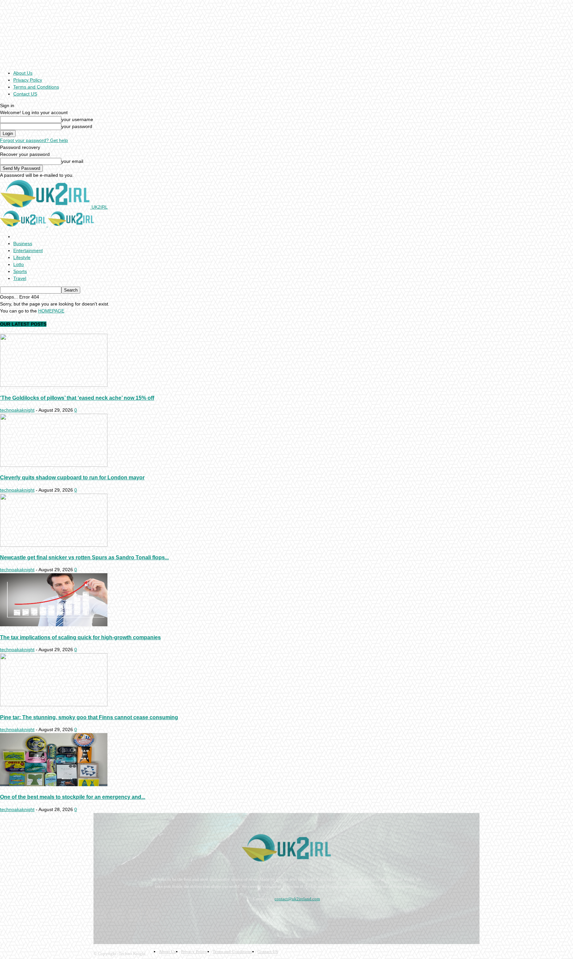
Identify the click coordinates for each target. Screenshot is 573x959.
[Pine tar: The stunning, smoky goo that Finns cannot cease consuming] (53, 704)
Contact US (25, 94)
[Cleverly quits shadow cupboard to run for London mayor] (53, 465)
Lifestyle (22, 257)
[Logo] (24, 225)
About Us (22, 73)
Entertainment (28, 250)
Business (22, 243)
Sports (20, 271)
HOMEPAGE (51, 310)
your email (72, 161)
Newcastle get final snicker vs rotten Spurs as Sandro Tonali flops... (84, 557)
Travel (19, 278)
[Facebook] (100, 915)
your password (76, 126)
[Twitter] (153, 915)
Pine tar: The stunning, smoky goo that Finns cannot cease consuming (89, 717)
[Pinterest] (135, 915)
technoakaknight (17, 410)
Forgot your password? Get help (34, 140)
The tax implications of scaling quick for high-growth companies (80, 637)
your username (77, 119)
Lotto (18, 264)
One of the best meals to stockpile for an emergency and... (72, 797)
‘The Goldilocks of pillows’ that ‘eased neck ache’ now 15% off (77, 398)
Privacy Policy (27, 80)
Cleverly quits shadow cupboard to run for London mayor (72, 477)
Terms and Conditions (36, 87)
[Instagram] (117, 915)
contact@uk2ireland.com (297, 898)
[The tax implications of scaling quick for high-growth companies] (53, 624)
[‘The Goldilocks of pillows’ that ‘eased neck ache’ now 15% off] (53, 385)
